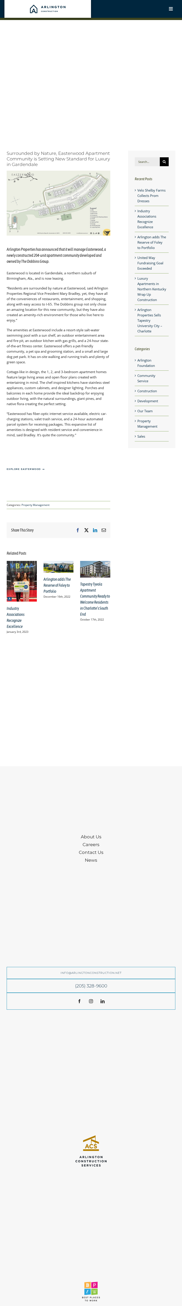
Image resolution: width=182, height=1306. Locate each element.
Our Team (145, 411)
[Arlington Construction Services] (91, 1137)
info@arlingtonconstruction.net (91, 972)
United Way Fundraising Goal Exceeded (150, 263)
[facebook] (79, 1001)
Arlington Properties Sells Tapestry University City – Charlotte (149, 320)
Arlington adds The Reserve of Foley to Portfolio (57, 585)
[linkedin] (102, 1001)
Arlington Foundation (146, 363)
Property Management (35, 505)
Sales (141, 436)
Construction (147, 391)
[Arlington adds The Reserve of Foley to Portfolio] (59, 563)
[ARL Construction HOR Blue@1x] (47, 6)
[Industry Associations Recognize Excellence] (22, 563)
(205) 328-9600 (91, 986)
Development (147, 401)
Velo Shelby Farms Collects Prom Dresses (151, 195)
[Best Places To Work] (91, 1283)
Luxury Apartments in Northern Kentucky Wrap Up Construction (151, 289)
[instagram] (91, 1001)
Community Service (146, 378)
